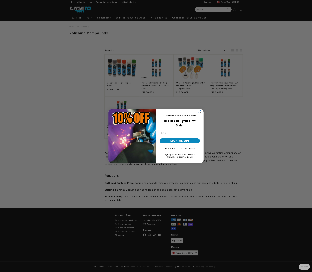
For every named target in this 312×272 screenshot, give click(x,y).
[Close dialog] (200, 112)
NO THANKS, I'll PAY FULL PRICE (180, 148)
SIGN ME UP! (179, 140)
